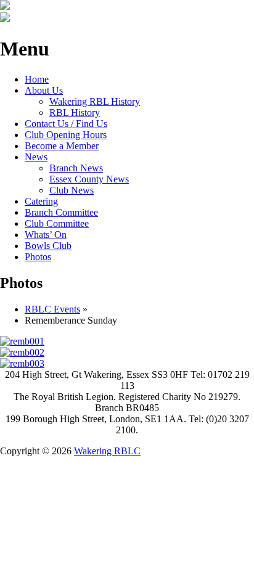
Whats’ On (46, 234)
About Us (44, 90)
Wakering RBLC (107, 451)
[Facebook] (5, 19)
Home (37, 79)
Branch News (76, 168)
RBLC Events (52, 309)
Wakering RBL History (94, 101)
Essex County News (89, 179)
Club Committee (57, 223)
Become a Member (62, 146)
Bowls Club (48, 245)
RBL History (74, 112)
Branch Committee (61, 212)
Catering (41, 201)
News (36, 157)
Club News (71, 190)
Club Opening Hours (66, 134)
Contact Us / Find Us (66, 123)
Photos (38, 256)
